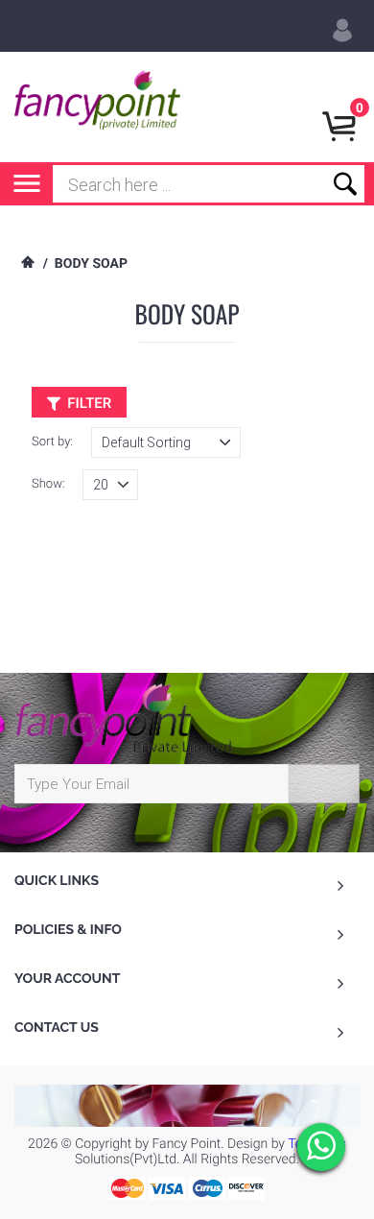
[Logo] (97, 106)
